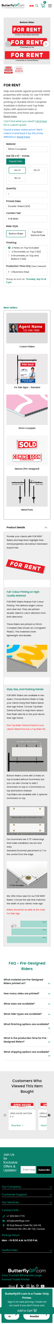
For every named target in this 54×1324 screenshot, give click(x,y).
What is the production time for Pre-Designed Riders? (25, 1040)
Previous (4, 1115)
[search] (37, 6)
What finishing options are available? (26, 1024)
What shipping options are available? (26, 1052)
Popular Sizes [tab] (15, 161)
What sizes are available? (19, 1004)
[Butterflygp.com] (27, 1270)
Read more (10, 116)
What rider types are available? (23, 1014)
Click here (41, 121)
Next (49, 1115)
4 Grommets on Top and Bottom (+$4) (25, 257)
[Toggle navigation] (50, 6)
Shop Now (16, 1125)
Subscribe (44, 1170)
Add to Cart (25, 1310)
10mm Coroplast (17, 149)
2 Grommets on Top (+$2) (26, 252)
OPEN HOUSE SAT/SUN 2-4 (21, 1115)
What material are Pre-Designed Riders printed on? (23, 982)
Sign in (9, 1315)
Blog (12, 1286)
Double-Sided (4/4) (19, 206)
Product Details (16, 527)
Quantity (11, 188)
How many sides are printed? (21, 993)
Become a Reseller (34, 1315)
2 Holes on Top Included (25, 248)
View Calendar (38, 266)
